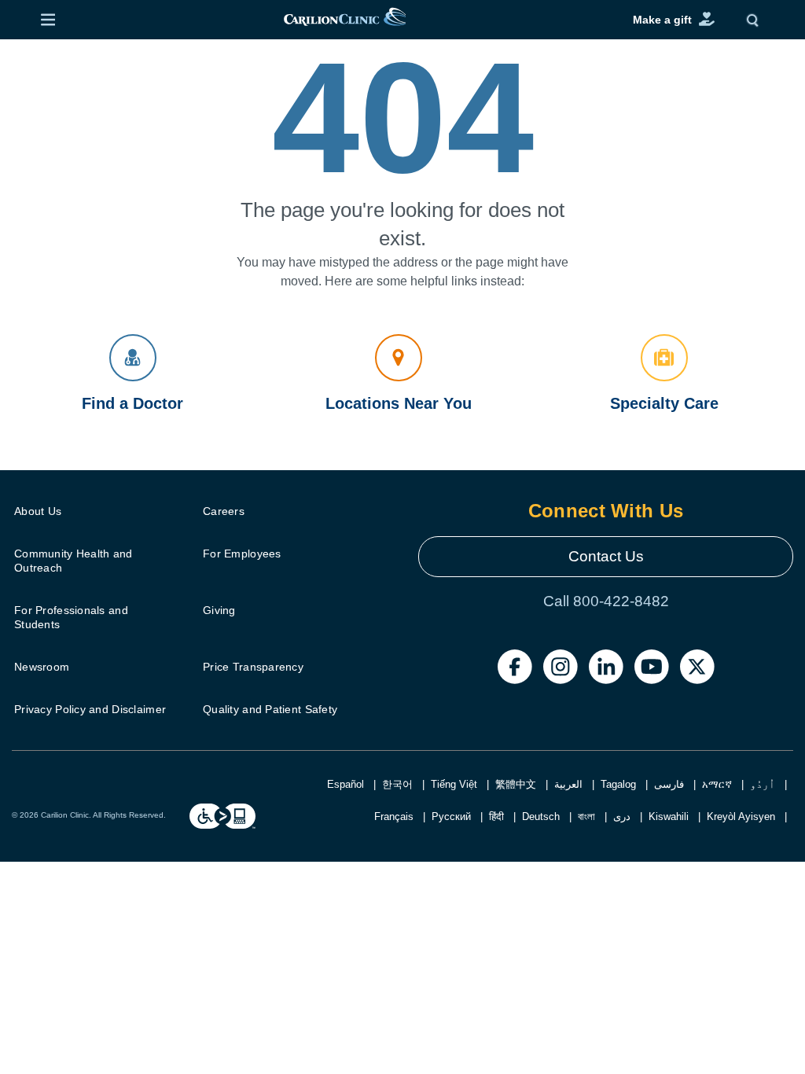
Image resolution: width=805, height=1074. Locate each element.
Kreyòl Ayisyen (741, 816)
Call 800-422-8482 (606, 601)
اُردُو (762, 784)
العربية (568, 784)
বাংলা (586, 816)
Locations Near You (398, 403)
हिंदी (496, 816)
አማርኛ (717, 784)
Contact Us (606, 556)
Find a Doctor (132, 403)
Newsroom (41, 666)
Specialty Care (664, 403)
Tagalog (618, 784)
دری (621, 816)
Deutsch (541, 816)
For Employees (242, 553)
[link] (345, 20)
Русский (451, 816)
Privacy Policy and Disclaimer (90, 709)
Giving (219, 610)
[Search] (756, 19)
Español (345, 784)
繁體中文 (515, 784)
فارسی (669, 784)
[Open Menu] (48, 19)
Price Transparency (253, 666)
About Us (37, 511)
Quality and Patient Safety (270, 709)
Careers (223, 511)
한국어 (397, 784)
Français (394, 816)
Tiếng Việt (454, 784)
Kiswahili (669, 816)
